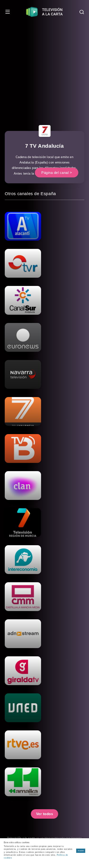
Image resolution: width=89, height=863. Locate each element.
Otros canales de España (30, 193)
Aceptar (81, 850)
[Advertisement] (44, 70)
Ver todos (44, 814)
